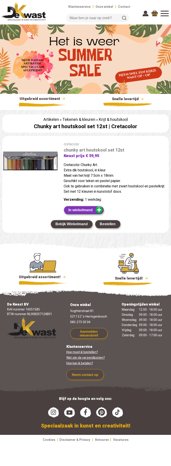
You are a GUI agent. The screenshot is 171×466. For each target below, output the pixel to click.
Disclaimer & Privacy (74, 440)
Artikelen (51, 120)
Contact (124, 6)
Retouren (102, 440)
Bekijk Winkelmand (71, 224)
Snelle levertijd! (126, 278)
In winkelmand (80, 210)
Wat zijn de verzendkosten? (85, 357)
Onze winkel (104, 6)
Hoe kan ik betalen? (79, 363)
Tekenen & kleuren (78, 120)
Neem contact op (85, 375)
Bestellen (108, 224)
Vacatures (120, 440)
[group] (30, 163)
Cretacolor (124, 126)
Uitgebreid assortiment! (40, 277)
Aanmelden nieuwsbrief (89, 333)
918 (154, 14)
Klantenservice (79, 6)
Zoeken (124, 18)
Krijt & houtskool (113, 120)
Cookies (49, 440)
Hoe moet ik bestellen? (82, 352)
